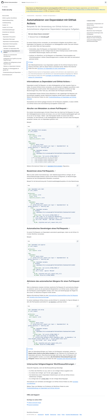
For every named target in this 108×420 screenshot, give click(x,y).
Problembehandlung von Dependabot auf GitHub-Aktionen (43, 388)
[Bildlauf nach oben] (104, 416)
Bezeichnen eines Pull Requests (40, 171)
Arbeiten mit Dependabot (49, 15)
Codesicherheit (30, 15)
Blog (81, 414)
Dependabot (39, 15)
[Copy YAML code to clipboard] (77, 127)
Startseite (5, 6)
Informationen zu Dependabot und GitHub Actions (48, 81)
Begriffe (47, 414)
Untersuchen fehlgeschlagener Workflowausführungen (50, 364)
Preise (63, 414)
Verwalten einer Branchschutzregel (39, 297)
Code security (7, 10)
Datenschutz (53, 414)
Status (58, 414)
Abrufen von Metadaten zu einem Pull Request (46, 108)
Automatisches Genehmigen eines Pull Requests (47, 228)
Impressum (40, 414)
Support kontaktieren (33, 404)
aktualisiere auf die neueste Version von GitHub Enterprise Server (83, 9)
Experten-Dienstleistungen (72, 414)
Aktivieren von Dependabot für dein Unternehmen (51, 68)
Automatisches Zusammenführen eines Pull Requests (63, 295)
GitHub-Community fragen (34, 402)
